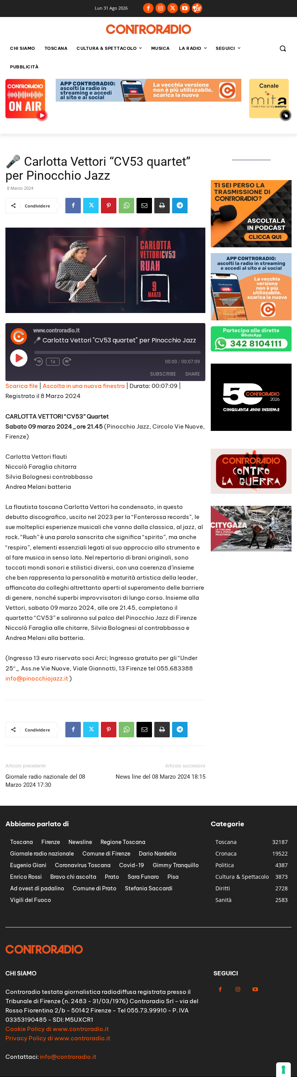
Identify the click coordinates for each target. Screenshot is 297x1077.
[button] (282, 48)
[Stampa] (162, 205)
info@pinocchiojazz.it (36, 678)
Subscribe (163, 374)
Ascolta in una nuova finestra (84, 386)
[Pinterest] (108, 205)
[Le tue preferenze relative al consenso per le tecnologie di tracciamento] (283, 1069)
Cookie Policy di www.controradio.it (57, 1029)
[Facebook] (148, 8)
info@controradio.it (68, 1056)
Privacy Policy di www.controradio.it (57, 1038)
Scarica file (21, 386)
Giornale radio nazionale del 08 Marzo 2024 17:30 (45, 780)
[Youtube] (185, 8)
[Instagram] (160, 8)
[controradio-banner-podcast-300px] (251, 245)
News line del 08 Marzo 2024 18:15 (160, 776)
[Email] (144, 205)
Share (192, 374)
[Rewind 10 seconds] (38, 361)
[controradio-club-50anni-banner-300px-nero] (251, 428)
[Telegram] (180, 205)
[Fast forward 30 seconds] (67, 361)
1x (52, 361)
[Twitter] (172, 8)
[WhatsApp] (126, 205)
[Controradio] (148, 29)
